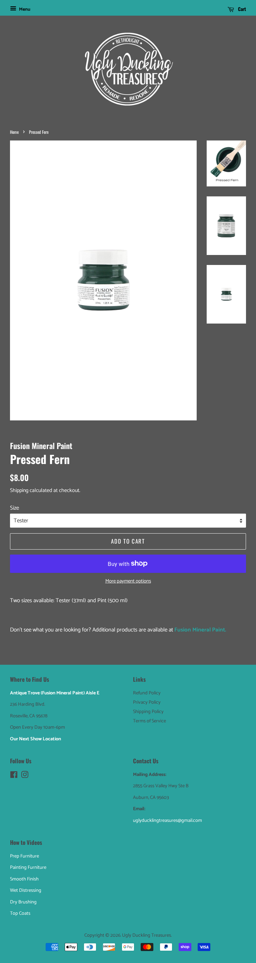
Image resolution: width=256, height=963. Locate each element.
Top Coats (20, 913)
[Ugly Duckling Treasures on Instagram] (24, 776)
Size (14, 508)
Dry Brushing (23, 902)
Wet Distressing (25, 890)
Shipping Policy (148, 712)
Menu (24, 9)
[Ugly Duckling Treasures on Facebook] (14, 776)
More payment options (128, 581)
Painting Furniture (28, 867)
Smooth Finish (24, 879)
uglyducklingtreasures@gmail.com (167, 821)
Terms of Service (149, 721)
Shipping (19, 490)
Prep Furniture (24, 856)
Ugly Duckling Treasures (146, 935)
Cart (241, 8)
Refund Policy (147, 693)
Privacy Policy (147, 702)
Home (14, 132)
